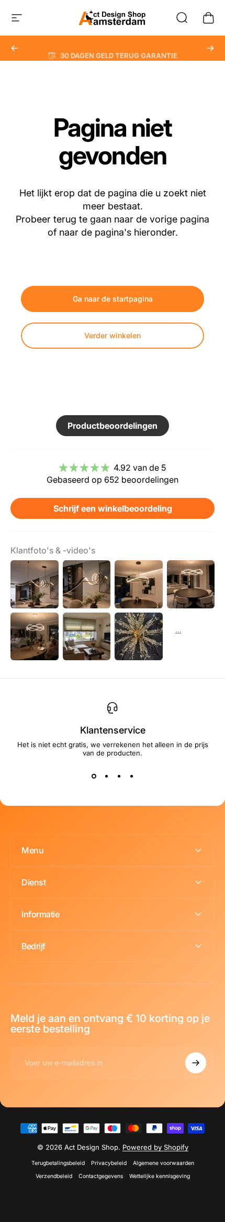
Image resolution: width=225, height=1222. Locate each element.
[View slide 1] (93, 776)
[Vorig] (14, 48)
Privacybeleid (109, 1163)
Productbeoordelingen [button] (113, 425)
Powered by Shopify (155, 1147)
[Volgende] (210, 48)
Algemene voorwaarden (163, 1163)
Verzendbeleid (54, 1176)
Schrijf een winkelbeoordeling (112, 508)
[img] (112, 467)
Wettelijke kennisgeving (159, 1176)
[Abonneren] (195, 1062)
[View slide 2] (106, 776)
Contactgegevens (100, 1176)
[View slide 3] (119, 776)
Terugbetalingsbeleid (58, 1163)
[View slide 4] (131, 776)
